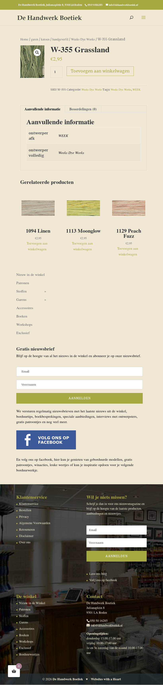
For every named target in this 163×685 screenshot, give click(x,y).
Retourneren (27, 529)
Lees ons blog (98, 573)
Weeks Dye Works (83, 39)
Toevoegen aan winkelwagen (100, 71)
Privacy (24, 516)
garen (34, 39)
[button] (37, 52)
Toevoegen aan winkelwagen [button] (37, 246)
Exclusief (23, 332)
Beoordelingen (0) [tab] (83, 109)
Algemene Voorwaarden (34, 523)
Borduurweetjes (29, 654)
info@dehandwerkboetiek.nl (106, 625)
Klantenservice (28, 504)
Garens (21, 299)
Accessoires (24, 307)
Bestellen (25, 510)
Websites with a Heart (106, 679)
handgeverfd (60, 39)
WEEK (136, 89)
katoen (45, 39)
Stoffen (21, 291)
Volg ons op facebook (103, 580)
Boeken (21, 316)
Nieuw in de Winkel (32, 603)
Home (24, 39)
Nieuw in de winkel (30, 274)
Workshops (24, 324)
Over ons (24, 542)
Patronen (22, 282)
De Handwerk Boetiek (68, 679)
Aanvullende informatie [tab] (42, 109)
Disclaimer (26, 536)
